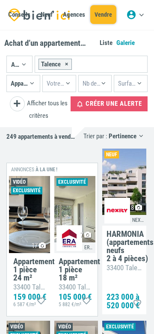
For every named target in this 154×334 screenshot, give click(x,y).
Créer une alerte (113, 103)
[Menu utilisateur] (135, 15)
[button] (19, 64)
